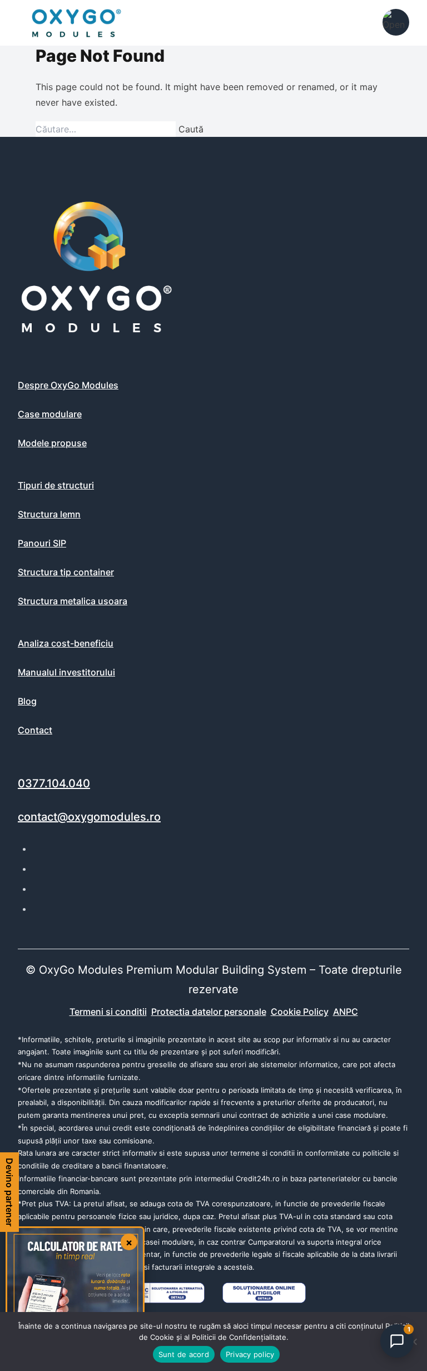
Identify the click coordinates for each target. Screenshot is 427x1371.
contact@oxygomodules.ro (89, 816)
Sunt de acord (183, 1354)
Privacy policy (250, 1354)
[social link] (39, 848)
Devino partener (9, 1192)
